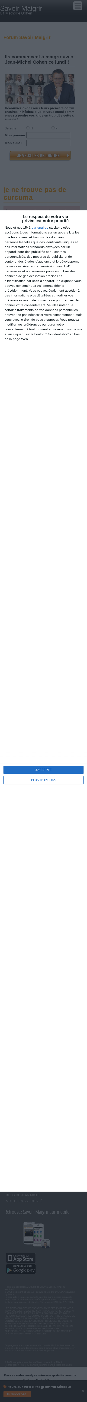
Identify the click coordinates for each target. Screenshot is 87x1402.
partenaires (40, 227)
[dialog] (43, 701)
